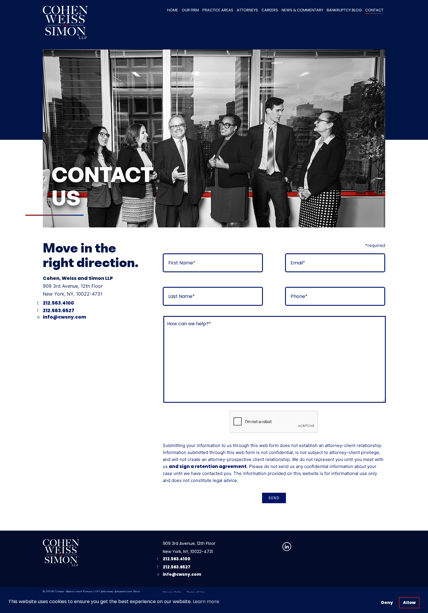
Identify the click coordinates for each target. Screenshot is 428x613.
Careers (269, 10)
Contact (374, 10)
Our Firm (190, 10)
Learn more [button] (206, 601)
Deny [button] (387, 602)
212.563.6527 (58, 310)
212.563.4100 (58, 303)
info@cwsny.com (64, 317)
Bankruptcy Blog (344, 10)
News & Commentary (302, 10)
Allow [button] (409, 602)
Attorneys (247, 10)
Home (172, 10)
